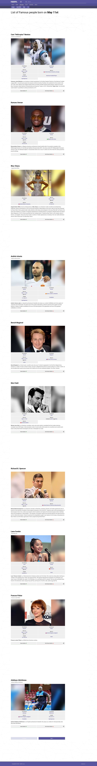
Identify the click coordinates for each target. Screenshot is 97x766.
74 (25, 633)
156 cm (23, 573)
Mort (24, 415)
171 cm (23, 298)
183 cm (23, 143)
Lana (24, 564)
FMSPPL (14, 2)
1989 (26, 71)
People (13, 4)
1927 (26, 418)
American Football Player (51, 75)
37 (25, 72)
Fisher (51, 628)
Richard (24, 500)
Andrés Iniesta (16, 256)
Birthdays (22, 4)
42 (25, 294)
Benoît (24, 354)
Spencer (51, 500)
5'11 (53, 716)
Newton (51, 67)
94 (56, 418)
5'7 (26, 298)
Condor (51, 564)
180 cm (50, 716)
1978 (26, 504)
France (49, 359)
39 (25, 139)
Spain (48, 293)
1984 (26, 292)
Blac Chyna (15, 166)
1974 (26, 358)
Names (17, 4)
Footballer (51, 297)
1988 (53, 198)
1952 (26, 632)
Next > (52, 738)
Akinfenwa (51, 713)
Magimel (51, 354)
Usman (51, 134)
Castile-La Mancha (54, 293)
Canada (23, 422)
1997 (26, 568)
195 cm (23, 76)
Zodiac (26, 4)
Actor (24, 362)
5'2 (53, 204)
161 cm (23, 637)
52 (25, 360)
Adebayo (24, 713)
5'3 (26, 637)
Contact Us (83, 763)
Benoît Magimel (17, 323)
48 (25, 505)
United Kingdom (50, 632)
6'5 (26, 76)
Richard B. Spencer (18, 469)
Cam (24, 67)
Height (36, 4)
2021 (52, 418)
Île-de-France (54, 359)
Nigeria (50, 139)
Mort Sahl (14, 383)
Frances (24, 628)
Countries (31, 4)
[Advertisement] (48, 23)
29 (25, 569)
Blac (24, 199)
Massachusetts (57, 505)
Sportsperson (24, 78)
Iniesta (51, 289)
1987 (26, 138)
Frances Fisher (16, 596)
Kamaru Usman (17, 103)
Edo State (54, 139)
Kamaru (24, 134)
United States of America (50, 71)
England (55, 632)
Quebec (27, 422)
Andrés (24, 289)
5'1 (26, 573)
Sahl (51, 415)
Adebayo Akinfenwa (18, 680)
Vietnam (52, 568)
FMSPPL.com (22, 763)
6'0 (26, 143)
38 (52, 200)
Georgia (57, 71)
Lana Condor (16, 531)
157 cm (50, 204)
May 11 (23, 71)
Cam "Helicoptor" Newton (20, 35)
